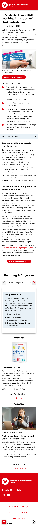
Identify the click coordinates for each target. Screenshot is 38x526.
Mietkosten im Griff (11, 367)
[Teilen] (5, 46)
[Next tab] (34, 283)
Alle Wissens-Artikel (18, 261)
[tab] (16, 398)
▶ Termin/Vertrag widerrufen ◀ (19, 507)
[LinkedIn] (8, 495)
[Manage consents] (33, 521)
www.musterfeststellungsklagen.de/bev (17, 248)
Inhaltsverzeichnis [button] (10, 136)
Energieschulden (13, 294)
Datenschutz (24, 512)
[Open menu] (4, 522)
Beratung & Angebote (12, 77)
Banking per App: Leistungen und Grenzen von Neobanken (18, 437)
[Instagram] (3, 495)
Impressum (13, 512)
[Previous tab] (4, 283)
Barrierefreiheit (19, 518)
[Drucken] (2, 46)
